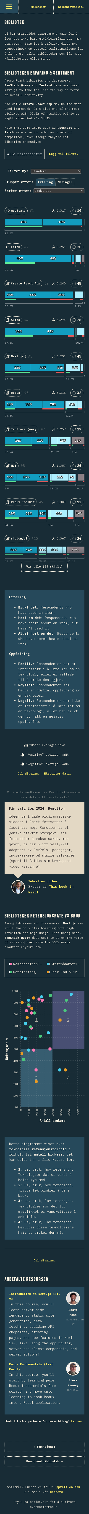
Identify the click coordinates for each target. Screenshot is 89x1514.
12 (78, 503)
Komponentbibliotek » (44, 1461)
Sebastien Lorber (18, 887)
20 (78, 248)
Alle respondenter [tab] (24, 154)
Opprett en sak (67, 1487)
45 (78, 284)
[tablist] (26, 154)
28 (78, 321)
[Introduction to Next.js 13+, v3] (73, 1298)
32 (78, 394)
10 (78, 211)
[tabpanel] (44, 472)
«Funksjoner (44, 1447)
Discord (56, 1492)
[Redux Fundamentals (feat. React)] (73, 1369)
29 (78, 430)
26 (78, 466)
